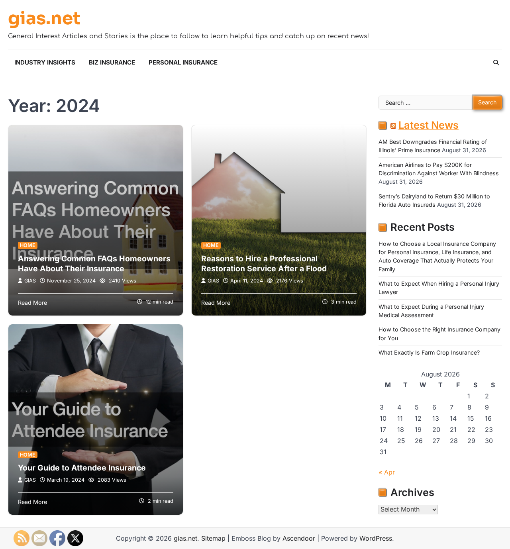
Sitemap (213, 538)
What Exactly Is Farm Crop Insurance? (429, 352)
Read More (32, 302)
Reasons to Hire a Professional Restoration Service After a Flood (264, 263)
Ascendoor (298, 538)
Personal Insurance (183, 62)
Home (27, 245)
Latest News (428, 125)
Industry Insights (44, 62)
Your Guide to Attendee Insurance (82, 468)
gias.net (44, 18)
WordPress (375, 538)
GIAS (30, 281)
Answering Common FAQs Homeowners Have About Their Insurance (94, 263)
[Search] (496, 63)
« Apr (387, 472)
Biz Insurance (112, 62)
